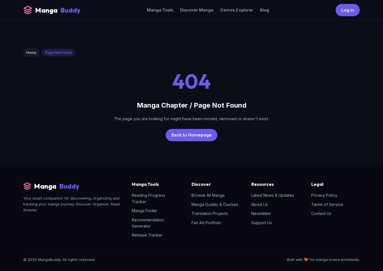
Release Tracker (147, 235)
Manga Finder (144, 210)
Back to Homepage (191, 135)
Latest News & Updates (272, 195)
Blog (264, 10)
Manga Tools (160, 10)
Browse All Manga (208, 195)
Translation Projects (210, 213)
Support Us (261, 222)
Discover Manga (196, 10)
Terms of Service (327, 204)
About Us (259, 204)
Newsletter (261, 213)
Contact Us (321, 213)
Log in (347, 10)
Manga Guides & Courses (215, 204)
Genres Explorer (236, 10)
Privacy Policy (324, 195)
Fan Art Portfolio (206, 222)
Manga (57, 10)
